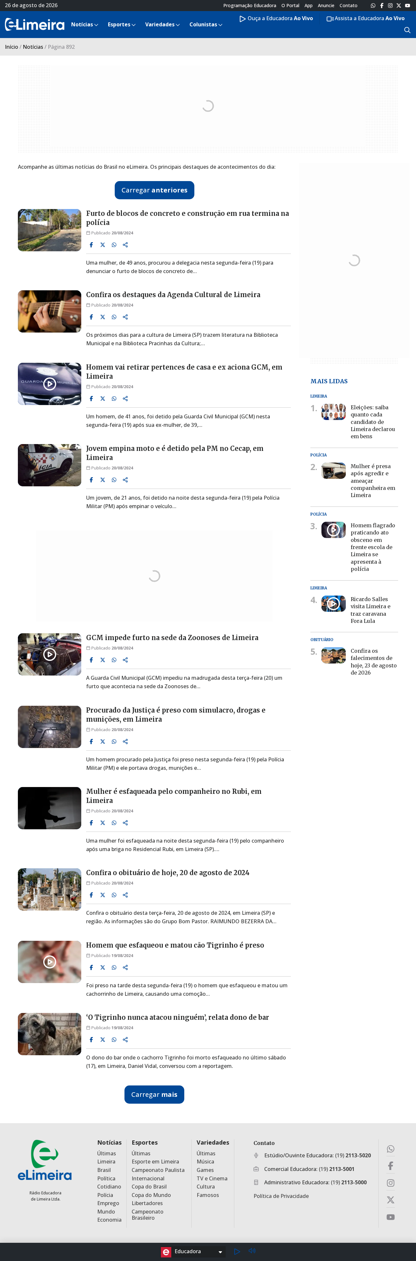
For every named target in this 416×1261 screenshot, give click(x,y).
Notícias (33, 46)
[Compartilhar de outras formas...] (125, 244)
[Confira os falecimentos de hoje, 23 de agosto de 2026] (333, 655)
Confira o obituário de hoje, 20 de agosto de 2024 (168, 873)
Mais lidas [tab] (329, 380)
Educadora (188, 1251)
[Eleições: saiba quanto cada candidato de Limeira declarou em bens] (333, 411)
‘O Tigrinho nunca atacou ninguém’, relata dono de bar (177, 1017)
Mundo (106, 1212)
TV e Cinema (212, 1179)
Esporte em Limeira (155, 1162)
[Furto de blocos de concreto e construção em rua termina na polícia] (49, 230)
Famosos (208, 1195)
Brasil (104, 1170)
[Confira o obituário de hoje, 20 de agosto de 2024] (49, 889)
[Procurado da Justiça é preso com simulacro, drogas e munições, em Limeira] (49, 727)
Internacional (148, 1179)
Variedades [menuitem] (160, 24)
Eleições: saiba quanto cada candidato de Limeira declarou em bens (373, 422)
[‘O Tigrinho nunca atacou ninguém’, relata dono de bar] (49, 1034)
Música (205, 1162)
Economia (109, 1220)
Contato (349, 5)
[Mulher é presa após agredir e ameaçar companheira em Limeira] (333, 471)
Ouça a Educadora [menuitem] (279, 18)
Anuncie (326, 5)
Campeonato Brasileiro (147, 1215)
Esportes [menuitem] (119, 24)
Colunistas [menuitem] (203, 24)
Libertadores (147, 1203)
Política (106, 1179)
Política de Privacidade (281, 1196)
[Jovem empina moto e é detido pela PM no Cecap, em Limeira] (49, 465)
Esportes (145, 1142)
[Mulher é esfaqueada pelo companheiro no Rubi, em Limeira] (49, 808)
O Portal (290, 5)
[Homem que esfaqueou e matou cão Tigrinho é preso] (49, 962)
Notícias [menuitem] (82, 24)
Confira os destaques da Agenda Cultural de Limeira (173, 295)
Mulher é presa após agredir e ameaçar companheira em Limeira (373, 481)
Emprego (108, 1203)
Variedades (213, 1142)
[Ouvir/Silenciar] (251, 1251)
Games (205, 1170)
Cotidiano (109, 1187)
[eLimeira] (45, 1159)
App (309, 5)
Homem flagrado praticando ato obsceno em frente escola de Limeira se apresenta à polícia (373, 547)
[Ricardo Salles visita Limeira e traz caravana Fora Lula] (333, 603)
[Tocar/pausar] (236, 1252)
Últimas (106, 1153)
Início (11, 46)
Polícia (105, 1195)
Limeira (106, 1162)
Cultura (206, 1187)
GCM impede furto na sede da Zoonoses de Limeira (172, 638)
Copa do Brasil (149, 1187)
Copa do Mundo (151, 1195)
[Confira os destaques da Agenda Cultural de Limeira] (49, 311)
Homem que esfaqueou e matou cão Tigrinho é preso (175, 945)
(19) (353, 1155)
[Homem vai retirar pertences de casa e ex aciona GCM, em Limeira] (49, 384)
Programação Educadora (249, 5)
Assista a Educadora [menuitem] (369, 18)
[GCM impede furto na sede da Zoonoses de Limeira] (49, 654)
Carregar (155, 190)
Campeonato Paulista (158, 1170)
